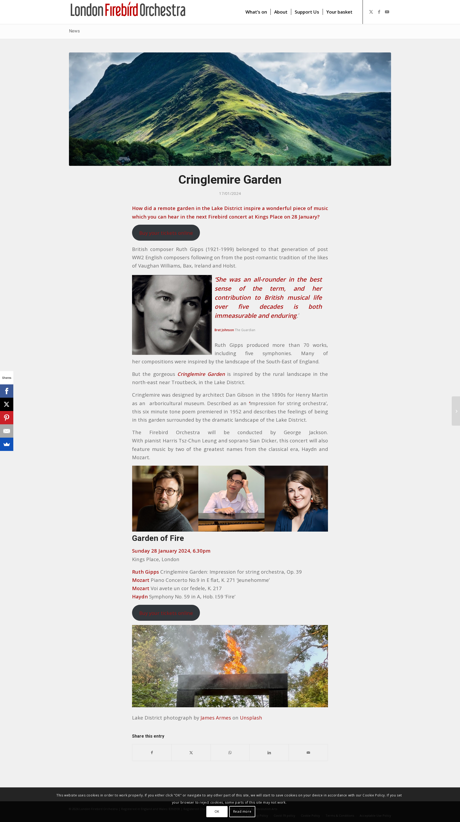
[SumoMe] (6, 444)
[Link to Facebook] (379, 12)
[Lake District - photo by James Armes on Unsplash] (230, 109)
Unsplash (251, 717)
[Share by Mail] (308, 752)
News (74, 31)
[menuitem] (256, 12)
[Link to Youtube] (387, 12)
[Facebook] (6, 391)
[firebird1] (128, 12)
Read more (242, 811)
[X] (6, 404)
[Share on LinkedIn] (269, 752)
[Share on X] (191, 752)
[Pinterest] (6, 417)
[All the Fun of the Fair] (456, 411)
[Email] (6, 431)
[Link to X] (371, 12)
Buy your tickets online (166, 232)
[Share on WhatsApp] (230, 752)
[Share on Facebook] (151, 752)
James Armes (215, 717)
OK (217, 811)
